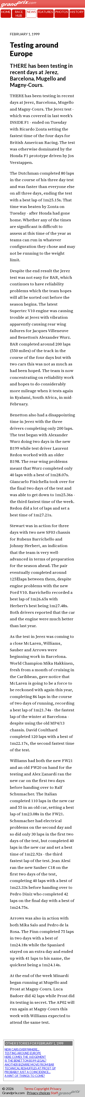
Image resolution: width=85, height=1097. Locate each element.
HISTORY (77, 12)
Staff (54, 1093)
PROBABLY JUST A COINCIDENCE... (28, 1072)
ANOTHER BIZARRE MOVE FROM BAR (29, 1064)
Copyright (41, 1088)
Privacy (55, 1088)
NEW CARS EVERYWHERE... (22, 1049)
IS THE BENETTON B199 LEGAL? (25, 1060)
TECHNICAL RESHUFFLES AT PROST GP (30, 1068)
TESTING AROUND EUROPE (23, 1053)
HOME (5, 12)
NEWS (31, 12)
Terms (28, 1088)
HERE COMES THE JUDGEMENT (25, 1057)
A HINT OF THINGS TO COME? (25, 1075)
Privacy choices (38, 1093)
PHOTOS (61, 12)
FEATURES (45, 12)
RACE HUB (19, 13)
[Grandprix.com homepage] (69, 1092)
